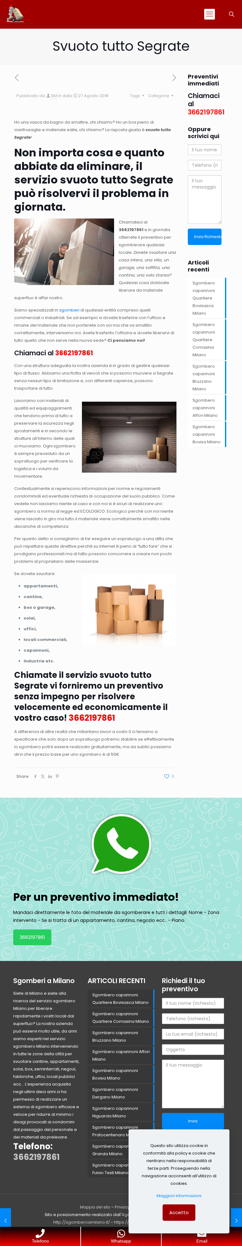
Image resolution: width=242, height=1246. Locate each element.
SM (54, 96)
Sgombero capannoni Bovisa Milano (207, 434)
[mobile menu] (209, 14)
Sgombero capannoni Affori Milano (205, 407)
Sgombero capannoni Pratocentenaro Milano (116, 1131)
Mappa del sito (95, 1207)
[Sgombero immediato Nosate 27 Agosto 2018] (5, 1220)
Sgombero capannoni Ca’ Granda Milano (119, 1150)
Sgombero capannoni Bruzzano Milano (204, 377)
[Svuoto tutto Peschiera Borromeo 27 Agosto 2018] (236, 1220)
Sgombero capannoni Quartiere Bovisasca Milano (204, 298)
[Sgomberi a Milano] (16, 14)
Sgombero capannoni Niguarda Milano (115, 1112)
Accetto (179, 1212)
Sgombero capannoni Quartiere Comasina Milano (204, 340)
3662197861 (131, 230)
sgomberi (69, 310)
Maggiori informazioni (179, 1196)
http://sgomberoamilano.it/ (81, 1222)
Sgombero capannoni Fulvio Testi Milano (115, 1169)
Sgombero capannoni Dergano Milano (115, 1093)
